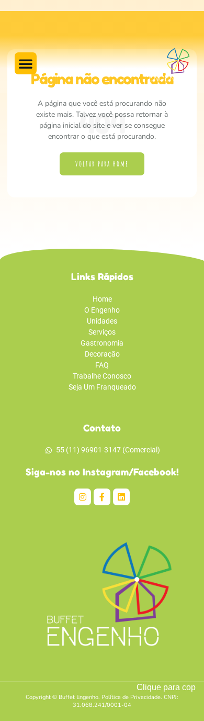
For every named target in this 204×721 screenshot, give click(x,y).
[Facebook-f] (102, 497)
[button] (26, 63)
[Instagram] (82, 497)
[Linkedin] (121, 497)
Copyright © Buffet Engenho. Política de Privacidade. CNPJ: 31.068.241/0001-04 (102, 701)
